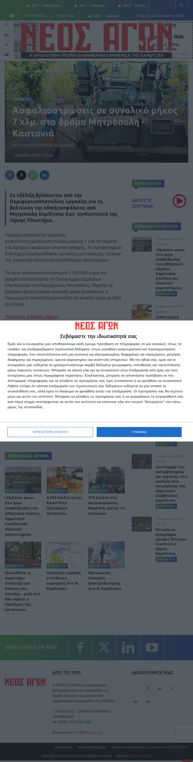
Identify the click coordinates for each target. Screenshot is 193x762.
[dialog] (96, 381)
